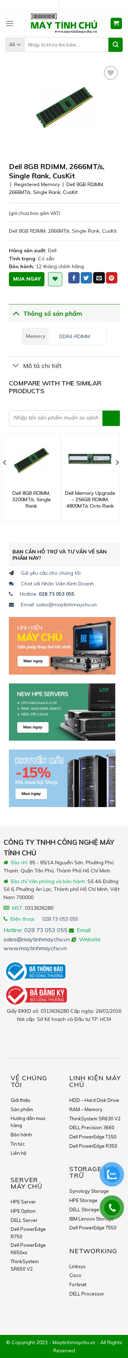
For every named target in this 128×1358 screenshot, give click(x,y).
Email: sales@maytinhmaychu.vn (59, 604)
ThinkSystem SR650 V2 (25, 1265)
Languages (67, 5)
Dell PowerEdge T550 (93, 1227)
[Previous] (5, 477)
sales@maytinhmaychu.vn (37, 939)
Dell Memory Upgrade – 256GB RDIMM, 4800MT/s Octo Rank (90, 499)
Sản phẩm (22, 1109)
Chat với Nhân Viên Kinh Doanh (57, 583)
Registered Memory (37, 184)
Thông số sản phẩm (52, 313)
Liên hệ (18, 1153)
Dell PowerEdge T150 (93, 1137)
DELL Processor (86, 1294)
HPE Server (23, 1202)
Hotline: (47, 594)
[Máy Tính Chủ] (64, 23)
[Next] (117, 477)
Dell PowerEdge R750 (28, 1232)
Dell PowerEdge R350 (93, 1146)
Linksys (77, 1266)
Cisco (75, 1275)
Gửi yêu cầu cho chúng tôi (51, 573)
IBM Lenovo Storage (91, 1219)
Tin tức (18, 1144)
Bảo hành (21, 1134)
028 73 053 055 (60, 919)
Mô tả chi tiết (42, 365)
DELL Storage (84, 1209)
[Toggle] (16, 312)
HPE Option (23, 1211)
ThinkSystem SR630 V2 (95, 1118)
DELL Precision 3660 (91, 1127)
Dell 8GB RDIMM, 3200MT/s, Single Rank (31, 499)
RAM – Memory (85, 1109)
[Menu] (9, 23)
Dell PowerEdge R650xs (28, 1248)
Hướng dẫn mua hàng (28, 1122)
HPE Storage (83, 1200)
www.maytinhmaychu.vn (35, 948)
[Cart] (116, 23)
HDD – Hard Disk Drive (94, 1100)
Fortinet (77, 1284)
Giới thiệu (20, 1100)
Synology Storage (89, 1191)
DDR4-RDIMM (74, 336)
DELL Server (24, 1220)
